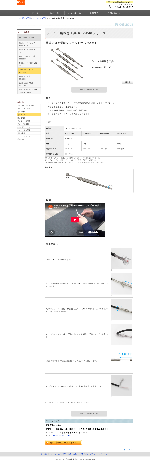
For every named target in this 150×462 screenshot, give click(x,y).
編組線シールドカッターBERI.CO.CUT (28, 44)
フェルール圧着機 (23, 121)
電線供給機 (21, 112)
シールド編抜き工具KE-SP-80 (26, 71)
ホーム (35, 13)
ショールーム (74, 13)
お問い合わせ (114, 13)
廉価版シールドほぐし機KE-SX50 (28, 64)
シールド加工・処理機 (26, 37)
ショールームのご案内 (58, 454)
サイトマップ (104, 454)
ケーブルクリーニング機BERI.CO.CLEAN (28, 91)
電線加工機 (26, 18)
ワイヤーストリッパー (25, 105)
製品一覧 (54, 13)
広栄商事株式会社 (72, 459)
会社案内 (94, 13)
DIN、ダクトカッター (25, 127)
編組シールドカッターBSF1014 (27, 51)
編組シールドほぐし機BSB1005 (27, 57)
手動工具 (20, 139)
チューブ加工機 (23, 124)
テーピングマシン (23, 136)
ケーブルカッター (23, 109)
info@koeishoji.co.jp (122, 2)
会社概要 (44, 454)
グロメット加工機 (23, 130)
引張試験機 (21, 133)
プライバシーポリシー (88, 454)
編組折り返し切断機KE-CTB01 (26, 84)
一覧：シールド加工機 (89, 89)
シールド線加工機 (40, 18)
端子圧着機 (21, 118)
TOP (18, 18)
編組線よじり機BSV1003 (24, 77)
